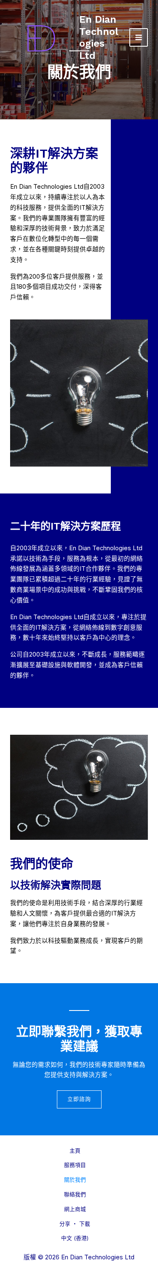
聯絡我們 (75, 1194)
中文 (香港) (74, 1238)
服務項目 (75, 1165)
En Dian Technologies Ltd (98, 37)
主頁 (75, 1151)
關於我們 (75, 1180)
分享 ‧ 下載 (74, 1224)
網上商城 (75, 1209)
